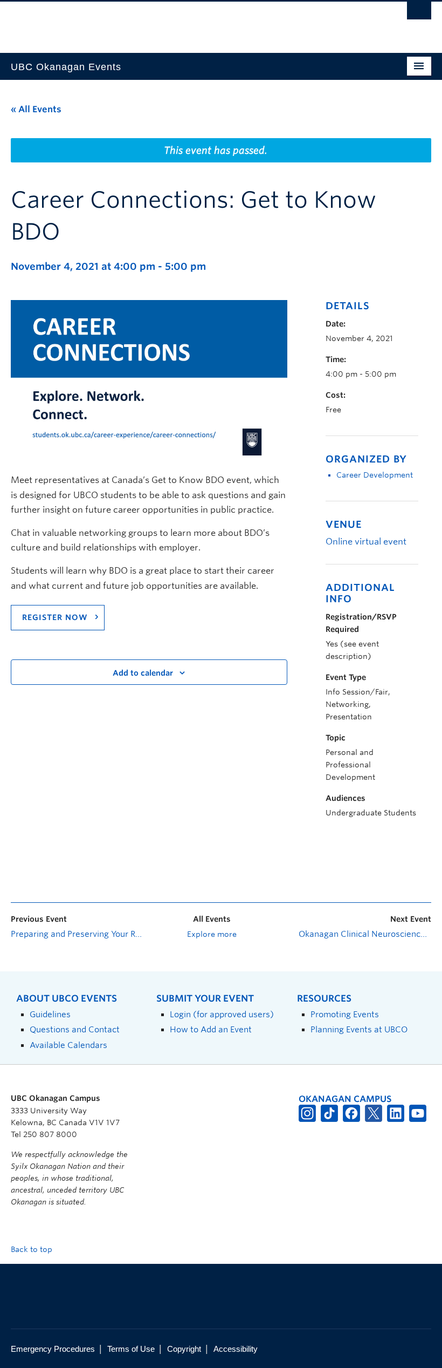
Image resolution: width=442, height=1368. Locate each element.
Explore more (212, 934)
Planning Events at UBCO (359, 1029)
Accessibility (235, 1348)
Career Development (374, 475)
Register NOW (55, 617)
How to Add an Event (211, 1029)
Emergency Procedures (53, 1348)
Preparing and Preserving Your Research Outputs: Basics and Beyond (77, 934)
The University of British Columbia (189, 22)
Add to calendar (143, 673)
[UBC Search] (419, 13)
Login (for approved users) (222, 1014)
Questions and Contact (75, 1029)
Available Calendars (68, 1045)
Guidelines (50, 1014)
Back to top (32, 1249)
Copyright (184, 1348)
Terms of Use (131, 1348)
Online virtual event (366, 541)
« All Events (36, 109)
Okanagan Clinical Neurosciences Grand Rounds (365, 934)
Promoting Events (344, 1014)
